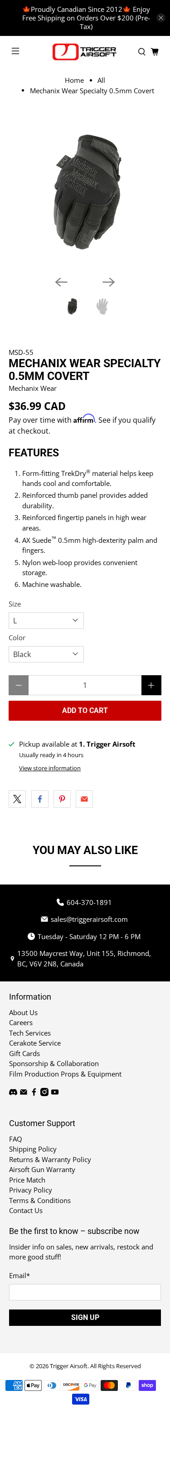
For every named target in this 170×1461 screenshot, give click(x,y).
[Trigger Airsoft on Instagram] (44, 1093)
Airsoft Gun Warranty (42, 1169)
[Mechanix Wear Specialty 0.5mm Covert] (85, 192)
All (101, 80)
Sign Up (85, 1317)
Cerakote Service (35, 1042)
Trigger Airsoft (68, 1366)
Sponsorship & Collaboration (54, 1063)
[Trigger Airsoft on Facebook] (34, 1093)
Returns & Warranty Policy (50, 1159)
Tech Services (30, 1032)
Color (17, 637)
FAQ (15, 1138)
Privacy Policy (30, 1189)
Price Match (27, 1179)
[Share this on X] (17, 799)
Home (74, 80)
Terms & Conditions (40, 1200)
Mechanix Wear (33, 388)
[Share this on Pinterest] (62, 799)
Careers (21, 1022)
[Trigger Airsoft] (85, 52)
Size (15, 603)
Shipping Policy (33, 1148)
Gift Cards (24, 1053)
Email (19, 1275)
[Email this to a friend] (84, 799)
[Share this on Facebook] (40, 799)
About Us (23, 1012)
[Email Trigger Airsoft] (23, 1093)
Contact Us (26, 1210)
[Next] (109, 282)
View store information (50, 768)
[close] (160, 17)
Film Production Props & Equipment (65, 1073)
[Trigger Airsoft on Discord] (13, 1093)
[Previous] (61, 282)
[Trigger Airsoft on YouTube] (55, 1093)
